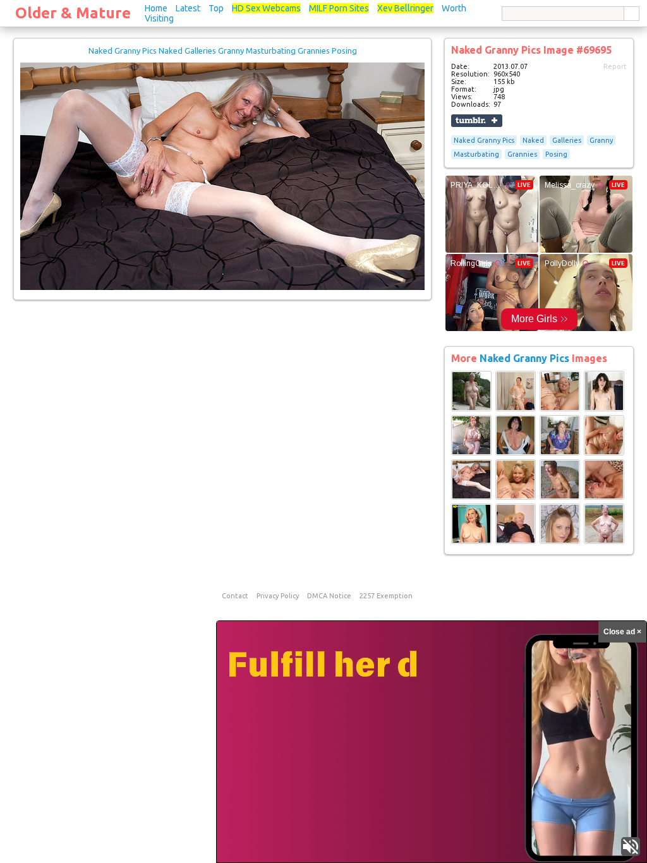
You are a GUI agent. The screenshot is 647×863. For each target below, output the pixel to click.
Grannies (522, 154)
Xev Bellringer (405, 8)
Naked (533, 140)
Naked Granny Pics (484, 140)
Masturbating (476, 154)
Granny (601, 140)
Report (615, 66)
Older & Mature (73, 12)
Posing (556, 154)
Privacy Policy (278, 596)
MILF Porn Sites (339, 8)
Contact (235, 596)
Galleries (566, 140)
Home (156, 8)
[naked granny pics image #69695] (222, 287)
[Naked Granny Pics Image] (471, 409)
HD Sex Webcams (266, 8)
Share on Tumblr (476, 120)
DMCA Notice (329, 596)
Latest (188, 8)
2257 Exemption (386, 596)
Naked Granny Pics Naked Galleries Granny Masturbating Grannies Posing (222, 50)
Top (216, 8)
